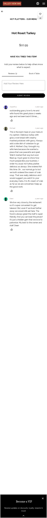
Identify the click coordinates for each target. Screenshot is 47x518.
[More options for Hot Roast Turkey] (40, 14)
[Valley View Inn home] (13, 4)
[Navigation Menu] (43, 4)
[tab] (13, 73)
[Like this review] (12, 120)
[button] (3, 11)
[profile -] (37, 3)
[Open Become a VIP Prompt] (23, 515)
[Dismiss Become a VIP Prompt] (43, 498)
